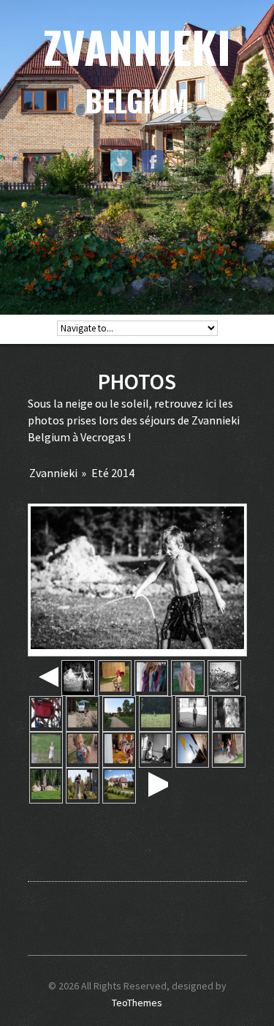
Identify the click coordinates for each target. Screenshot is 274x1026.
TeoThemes (137, 1002)
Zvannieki (53, 472)
